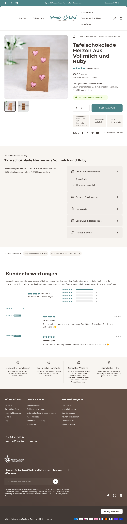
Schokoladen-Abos (69, 409)
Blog (6, 420)
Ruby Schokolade (68, 413)
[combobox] (114, 3)
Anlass (81, 37)
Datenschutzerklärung (36, 420)
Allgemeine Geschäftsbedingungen (41, 413)
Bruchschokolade (68, 424)
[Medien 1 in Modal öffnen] (36, 67)
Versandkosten (91, 78)
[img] (49, 316)
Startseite (8, 405)
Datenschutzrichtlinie (37, 493)
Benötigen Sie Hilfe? (115, 133)
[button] (79, 68)
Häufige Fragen (33, 405)
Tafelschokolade (68, 420)
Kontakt (7, 417)
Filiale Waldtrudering (12, 413)
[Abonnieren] (55, 481)
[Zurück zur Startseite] (74, 36)
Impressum (31, 424)
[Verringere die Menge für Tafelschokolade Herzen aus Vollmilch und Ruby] (76, 107)
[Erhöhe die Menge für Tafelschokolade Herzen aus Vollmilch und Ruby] (86, 107)
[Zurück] (40, 3)
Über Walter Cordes (12, 409)
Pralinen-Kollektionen (70, 417)
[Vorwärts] (87, 3)
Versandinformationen (78, 382)
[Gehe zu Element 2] (23, 106)
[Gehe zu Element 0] (10, 106)
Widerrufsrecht (33, 417)
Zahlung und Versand (35, 409)
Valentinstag (66, 405)
